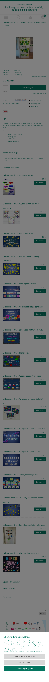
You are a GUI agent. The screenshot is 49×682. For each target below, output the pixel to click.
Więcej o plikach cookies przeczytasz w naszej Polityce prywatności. (23, 651)
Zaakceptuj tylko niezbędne (24, 656)
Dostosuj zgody (24, 662)
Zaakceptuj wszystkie (25, 669)
